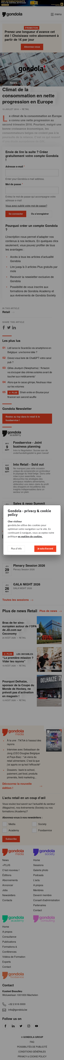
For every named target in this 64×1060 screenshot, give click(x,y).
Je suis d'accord (45, 548)
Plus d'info (16, 548)
